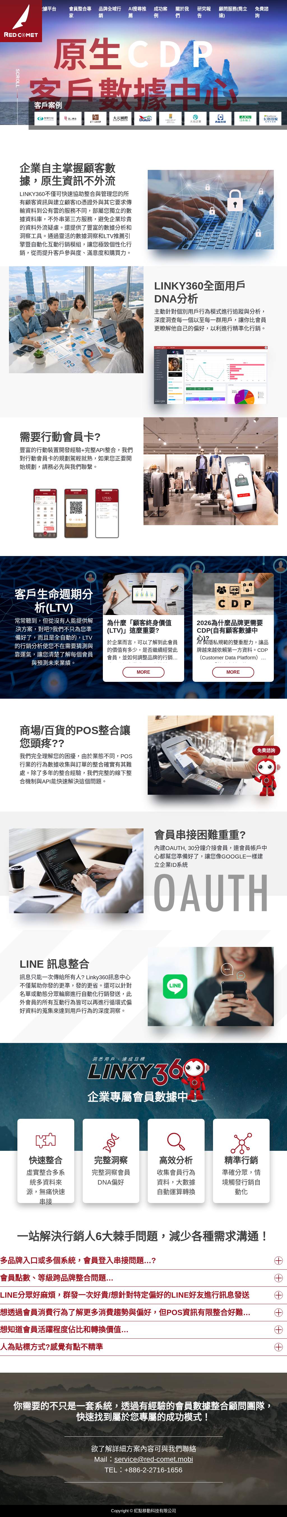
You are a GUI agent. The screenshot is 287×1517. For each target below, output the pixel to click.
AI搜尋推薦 (137, 12)
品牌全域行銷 (110, 12)
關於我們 (182, 12)
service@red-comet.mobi (153, 1459)
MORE (143, 672)
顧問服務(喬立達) (233, 12)
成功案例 (160, 12)
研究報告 (204, 12)
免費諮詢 (262, 12)
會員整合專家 (80, 12)
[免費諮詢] (266, 777)
